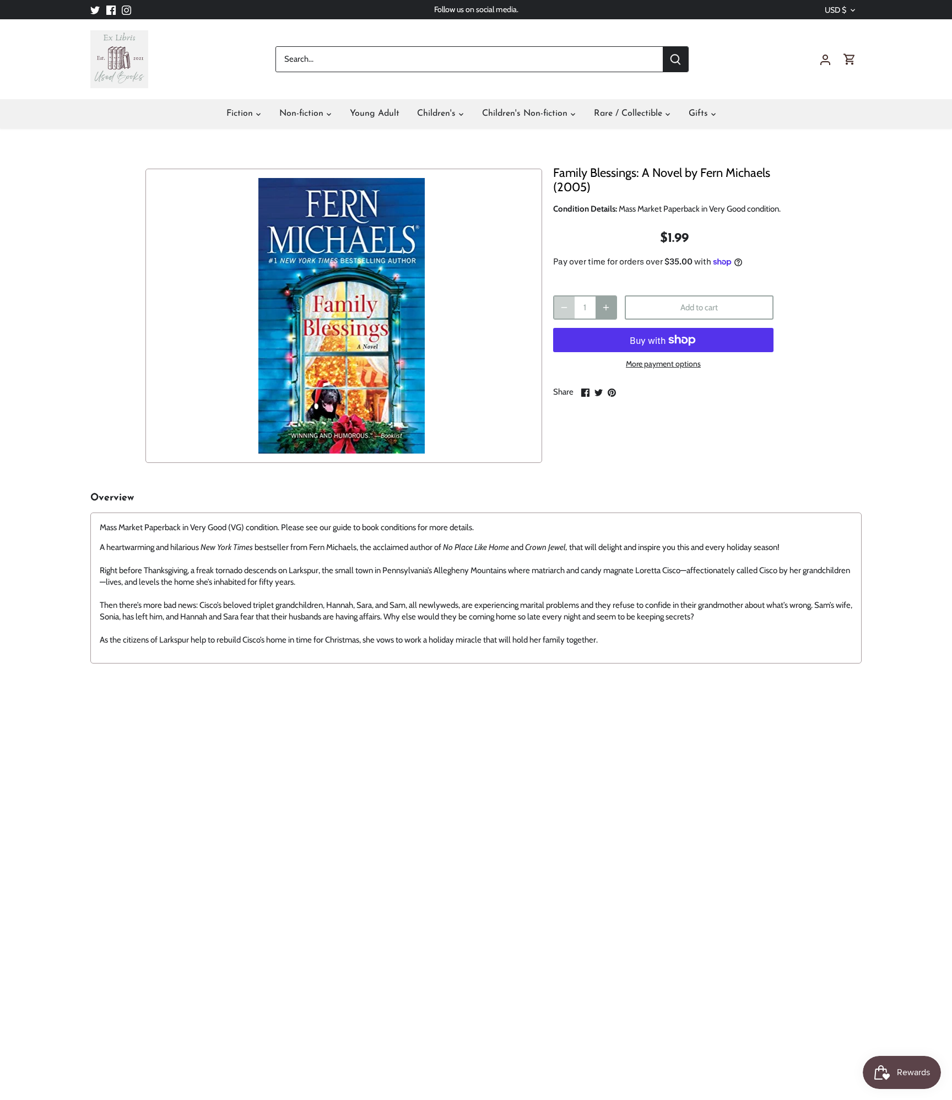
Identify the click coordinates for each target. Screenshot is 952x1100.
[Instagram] (126, 9)
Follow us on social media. (476, 9)
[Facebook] (111, 9)
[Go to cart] (849, 59)
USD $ (835, 10)
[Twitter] (95, 9)
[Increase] (606, 307)
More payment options (663, 364)
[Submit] (675, 59)
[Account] (825, 59)
